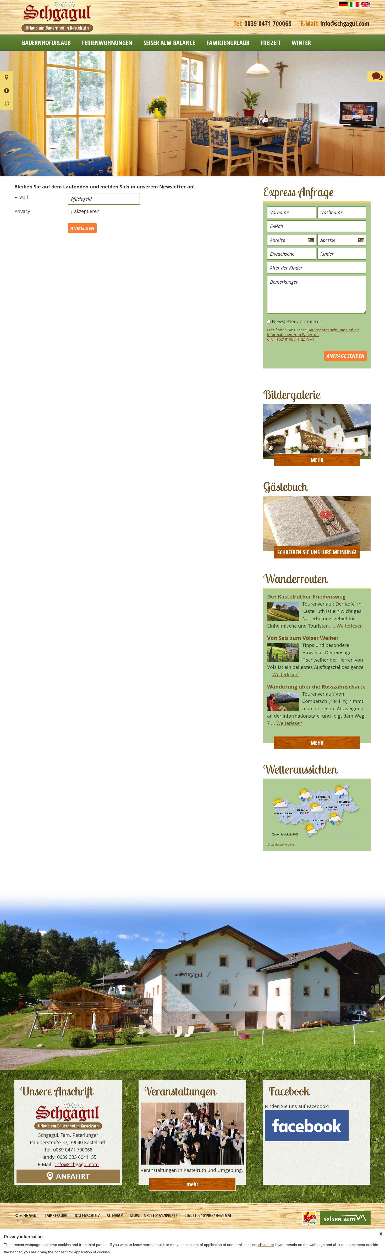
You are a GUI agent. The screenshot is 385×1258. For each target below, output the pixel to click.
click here (266, 1245)
